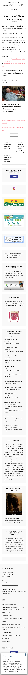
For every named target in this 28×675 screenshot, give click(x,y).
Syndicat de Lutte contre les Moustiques (13, 618)
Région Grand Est (7, 615)
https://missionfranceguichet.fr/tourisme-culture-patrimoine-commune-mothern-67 (13, 255)
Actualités (15, 135)
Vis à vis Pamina (6, 638)
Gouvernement (6, 632)
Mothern (14, 2)
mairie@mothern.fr (7, 583)
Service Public (6, 641)
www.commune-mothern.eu (10, 585)
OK (26, 654)
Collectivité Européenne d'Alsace (11, 624)
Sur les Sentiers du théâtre (9, 604)
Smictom (4, 621)
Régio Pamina (6, 612)
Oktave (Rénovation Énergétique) (11, 635)
